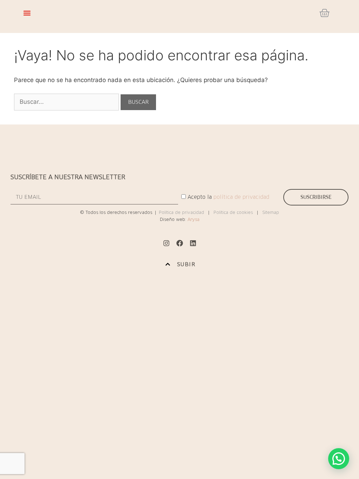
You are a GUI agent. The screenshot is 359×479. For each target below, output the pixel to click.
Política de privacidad (181, 212)
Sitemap (270, 212)
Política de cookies (233, 212)
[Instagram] (166, 243)
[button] (27, 13)
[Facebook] (179, 243)
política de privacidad (241, 197)
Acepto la (228, 197)
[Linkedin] (192, 243)
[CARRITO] (324, 13)
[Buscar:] (67, 101)
